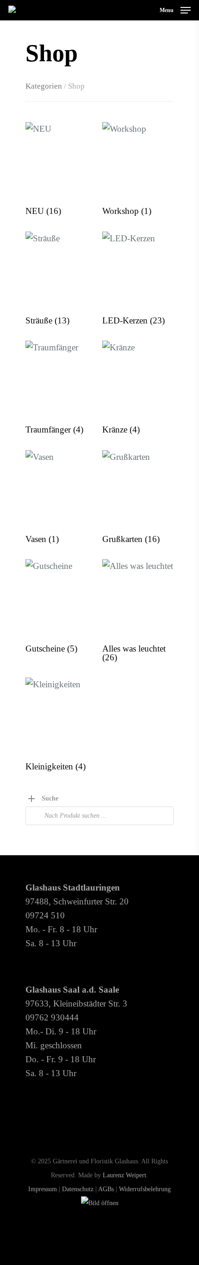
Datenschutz (77, 1189)
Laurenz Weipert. (125, 1175)
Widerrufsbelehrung (145, 1189)
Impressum (42, 1189)
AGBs (106, 1189)
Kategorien (43, 85)
